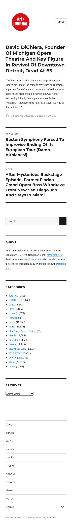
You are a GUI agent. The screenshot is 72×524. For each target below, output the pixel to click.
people (41, 115)
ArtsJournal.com (33, 259)
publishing (14, 340)
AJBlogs (13, 295)
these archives (54, 254)
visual (12, 362)
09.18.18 (52, 115)
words (12, 366)
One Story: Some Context (22, 331)
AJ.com (10, 424)
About (10, 506)
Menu (61, 22)
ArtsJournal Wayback (15, 517)
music (12, 326)
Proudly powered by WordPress (42, 517)
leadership (14, 317)
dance (12, 304)
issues (12, 313)
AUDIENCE (16, 300)
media (12, 322)
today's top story (17, 348)
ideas (11, 308)
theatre (12, 344)
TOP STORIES (17, 353)
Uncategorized (16, 357)
